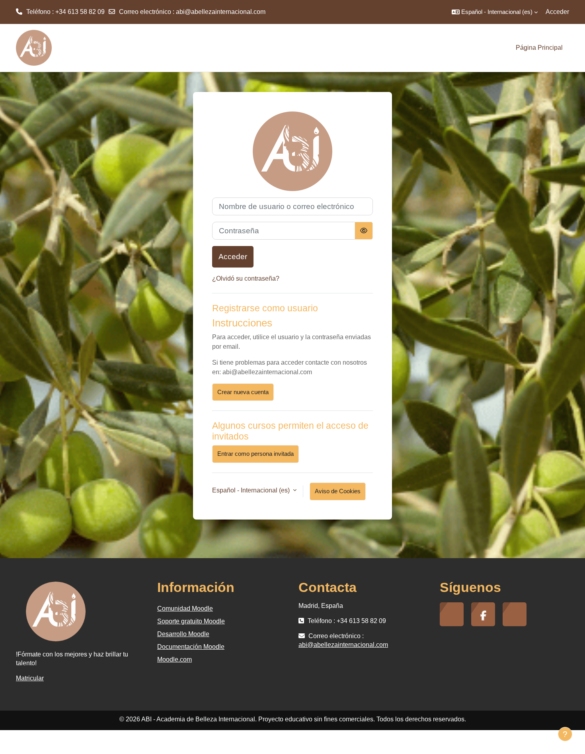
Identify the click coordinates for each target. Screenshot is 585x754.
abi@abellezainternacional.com (220, 11)
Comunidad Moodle (185, 608)
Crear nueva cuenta (243, 392)
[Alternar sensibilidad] (364, 231)
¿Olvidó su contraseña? (245, 278)
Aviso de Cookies (338, 491)
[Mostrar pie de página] (565, 734)
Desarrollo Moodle (183, 634)
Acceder (557, 11)
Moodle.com (174, 659)
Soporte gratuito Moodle (191, 621)
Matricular (30, 678)
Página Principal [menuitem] (539, 47)
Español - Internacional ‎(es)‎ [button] (251, 490)
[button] (494, 12)
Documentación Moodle (190, 646)
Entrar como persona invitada (255, 453)
